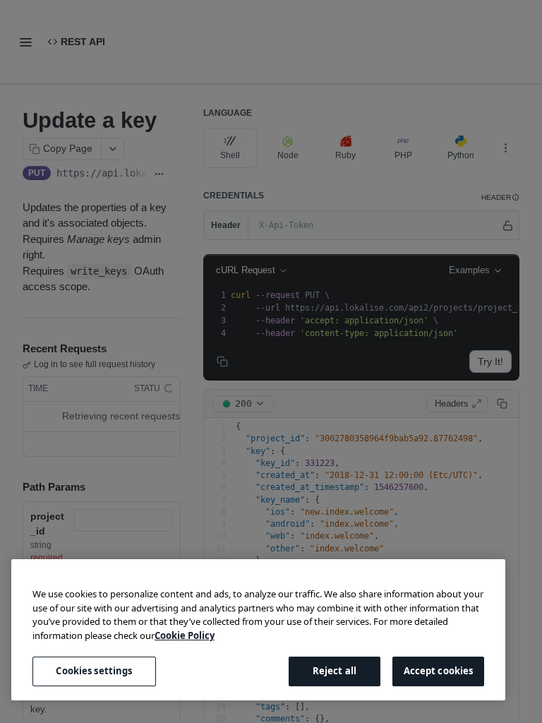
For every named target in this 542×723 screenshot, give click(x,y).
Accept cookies (439, 670)
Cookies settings (94, 670)
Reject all (334, 670)
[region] (258, 629)
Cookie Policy (185, 635)
